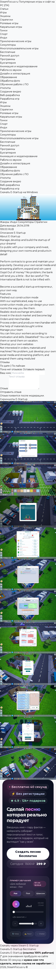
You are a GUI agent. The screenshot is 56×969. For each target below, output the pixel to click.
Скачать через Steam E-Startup (19, 945)
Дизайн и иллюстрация (15, 73)
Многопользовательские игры (19, 48)
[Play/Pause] (16, 904)
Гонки (3, 30)
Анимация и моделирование (18, 66)
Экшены (5, 16)
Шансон (40, 893)
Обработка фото (10, 80)
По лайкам (18, 365)
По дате (5, 365)
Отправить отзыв (10, 392)
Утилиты (5, 88)
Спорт (3, 34)
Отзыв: (4, 388)
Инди (3, 37)
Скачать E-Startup (11, 952)
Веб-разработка (10, 95)
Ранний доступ (9, 55)
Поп (28, 893)
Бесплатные (7, 52)
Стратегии (6, 19)
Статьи (4, 8)
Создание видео (10, 91)
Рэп (15, 893)
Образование (8, 77)
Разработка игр (9, 98)
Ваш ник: (6, 373)
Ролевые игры (9, 23)
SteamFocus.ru (16, 967)
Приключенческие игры (15, 41)
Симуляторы (8, 44)
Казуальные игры (11, 26)
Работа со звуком (11, 70)
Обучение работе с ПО (14, 84)
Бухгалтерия (8, 62)
